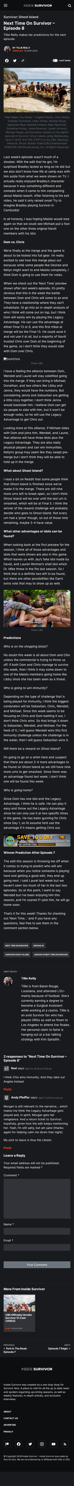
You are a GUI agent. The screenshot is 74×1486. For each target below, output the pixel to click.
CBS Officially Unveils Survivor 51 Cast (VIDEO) (18, 1317)
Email (8, 1240)
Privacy (8, 1431)
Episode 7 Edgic (58, 1348)
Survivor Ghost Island (17, 954)
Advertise (10, 1425)
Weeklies (18, 50)
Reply (7, 1089)
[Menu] (8, 6)
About (7, 1411)
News (7, 1328)
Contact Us (11, 1418)
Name (9, 1224)
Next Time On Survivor (16, 945)
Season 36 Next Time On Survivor (51, 954)
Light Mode (64, 60)
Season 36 (38, 945)
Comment (11, 1175)
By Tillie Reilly (21, 47)
